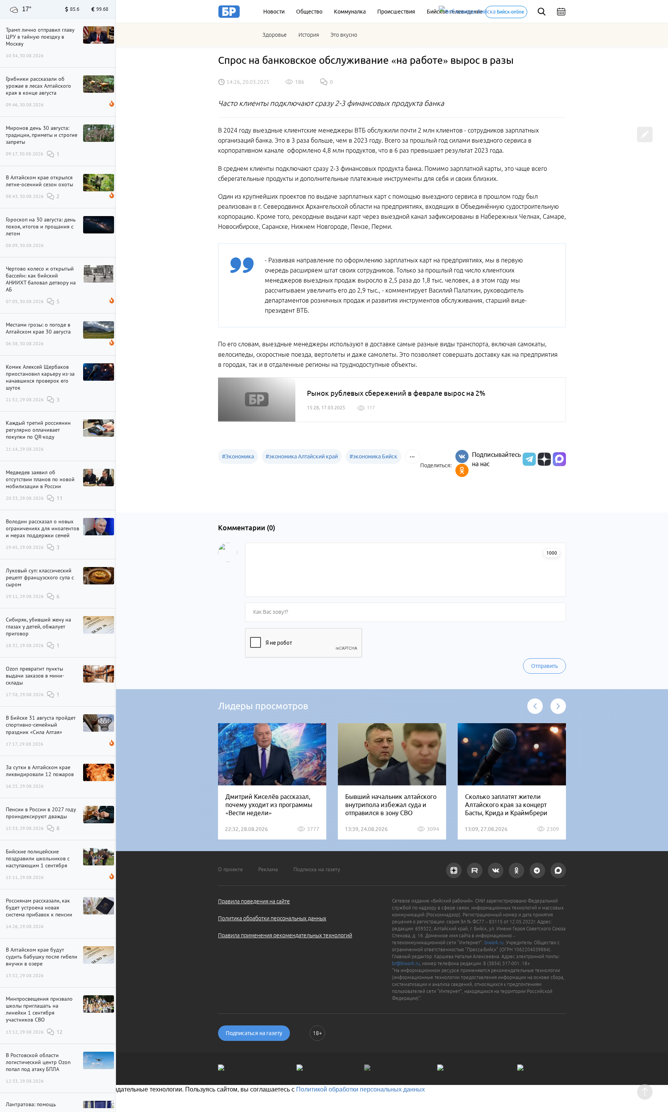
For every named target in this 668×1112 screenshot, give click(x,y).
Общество (309, 12)
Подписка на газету (316, 869)
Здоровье (274, 35)
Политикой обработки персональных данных (360, 1089)
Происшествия (396, 12)
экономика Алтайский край (302, 456)
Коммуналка (350, 12)
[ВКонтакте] (462, 456)
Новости (274, 12)
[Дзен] (543, 459)
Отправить (544, 666)
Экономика (238, 456)
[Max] (559, 459)
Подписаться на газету (254, 1033)
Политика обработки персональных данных (272, 918)
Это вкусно (344, 35)
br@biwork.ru (406, 963)
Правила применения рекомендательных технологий (285, 935)
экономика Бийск (373, 456)
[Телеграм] (528, 459)
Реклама (268, 869)
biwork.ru (494, 942)
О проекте (230, 869)
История (308, 35)
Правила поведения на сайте (254, 901)
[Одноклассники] (462, 470)
